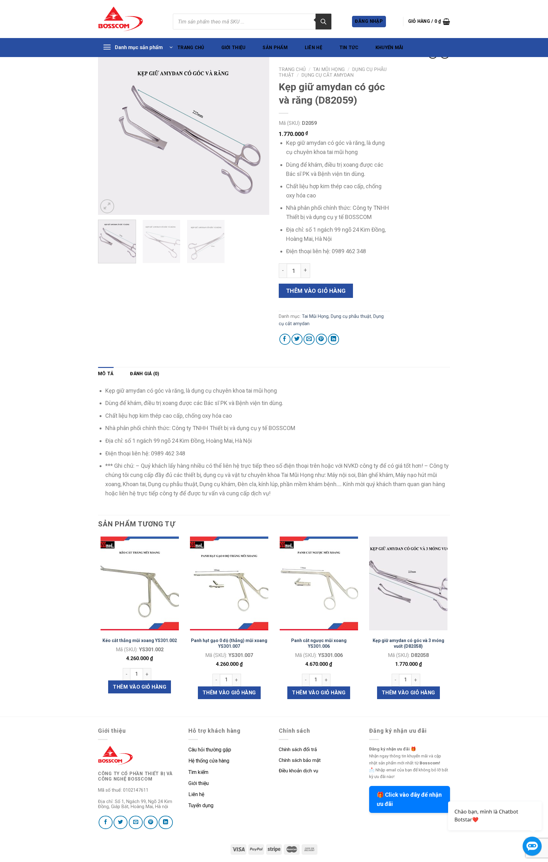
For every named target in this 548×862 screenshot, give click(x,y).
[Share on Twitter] (297, 339)
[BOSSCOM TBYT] (120, 18)
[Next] (258, 132)
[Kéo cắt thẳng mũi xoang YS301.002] (140, 583)
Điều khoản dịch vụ (298, 771)
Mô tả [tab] (106, 373)
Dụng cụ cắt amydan (327, 75)
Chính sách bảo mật (300, 760)
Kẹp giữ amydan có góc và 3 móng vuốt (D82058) (408, 643)
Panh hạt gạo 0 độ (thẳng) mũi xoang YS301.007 (229, 643)
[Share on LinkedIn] (333, 339)
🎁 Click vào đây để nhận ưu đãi (409, 799)
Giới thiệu (233, 47)
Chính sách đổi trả (298, 749)
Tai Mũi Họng (329, 69)
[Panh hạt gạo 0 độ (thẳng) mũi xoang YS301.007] (229, 583)
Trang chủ (190, 47)
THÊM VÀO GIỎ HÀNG (139, 687)
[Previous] (109, 132)
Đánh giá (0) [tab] (144, 373)
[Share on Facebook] (284, 339)
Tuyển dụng (200, 805)
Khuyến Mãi (389, 47)
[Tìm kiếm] (323, 21)
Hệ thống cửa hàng (208, 761)
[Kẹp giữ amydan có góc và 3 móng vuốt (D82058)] (408, 583)
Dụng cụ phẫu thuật (351, 316)
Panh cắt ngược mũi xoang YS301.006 (319, 643)
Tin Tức (348, 47)
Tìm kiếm (199, 772)
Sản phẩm (275, 47)
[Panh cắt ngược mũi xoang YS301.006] (319, 583)
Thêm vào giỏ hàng (316, 290)
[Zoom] (107, 206)
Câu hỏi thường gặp (209, 750)
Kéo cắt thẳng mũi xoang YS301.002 (139, 640)
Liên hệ (313, 47)
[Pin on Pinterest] (321, 339)
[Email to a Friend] (309, 339)
